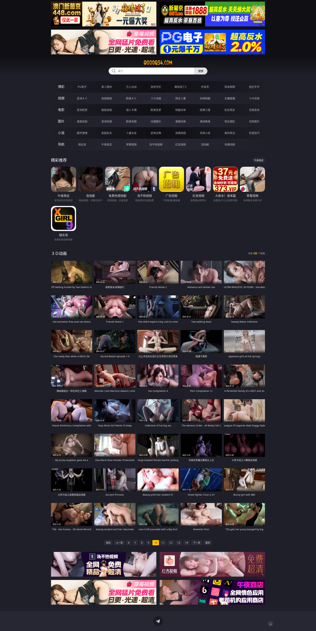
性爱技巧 (254, 133)
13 (178, 542)
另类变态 (254, 110)
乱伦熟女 (229, 110)
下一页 (196, 542)
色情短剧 (229, 144)
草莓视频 (131, 144)
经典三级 (205, 110)
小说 (61, 133)
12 (171, 542)
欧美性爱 (156, 110)
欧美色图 (131, 121)
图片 (61, 121)
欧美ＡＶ (131, 98)
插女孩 (82, 144)
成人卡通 (131, 110)
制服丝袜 (180, 110)
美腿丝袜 (180, 121)
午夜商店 (106, 144)
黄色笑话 (229, 133)
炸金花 (205, 87)
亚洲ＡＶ (82, 98)
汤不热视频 (155, 144)
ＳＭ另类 (254, 98)
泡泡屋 (205, 144)
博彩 (61, 87)
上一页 (119, 542)
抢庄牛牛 (254, 87)
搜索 (200, 71)
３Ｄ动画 (156, 98)
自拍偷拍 (106, 98)
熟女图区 (229, 121)
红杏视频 (180, 144)
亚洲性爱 (82, 110)
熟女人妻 (180, 98)
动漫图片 (156, 121)
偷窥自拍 (82, 121)
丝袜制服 (205, 98)
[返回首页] (271, 624)
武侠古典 (156, 133)
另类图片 (254, 121)
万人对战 (131, 87)
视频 (61, 98)
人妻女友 (131, 133)
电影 (61, 110)
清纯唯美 (205, 121)
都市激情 (82, 133)
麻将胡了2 (180, 87)
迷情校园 (180, 133)
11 (163, 542)
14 (186, 542)
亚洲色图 (106, 121)
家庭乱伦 (106, 133)
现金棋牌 (229, 87)
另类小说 (205, 133)
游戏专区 (156, 87)
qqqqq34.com (158, 62)
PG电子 (82, 87)
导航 (61, 144)
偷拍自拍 (106, 110)
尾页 (207, 542)
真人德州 (106, 87)
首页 (108, 542)
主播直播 (229, 98)
